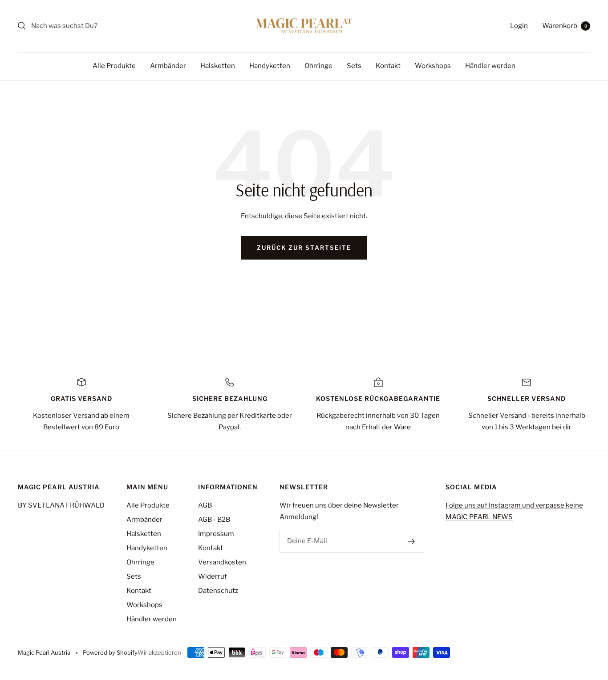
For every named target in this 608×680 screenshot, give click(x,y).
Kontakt (388, 66)
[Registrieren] (411, 541)
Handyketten (269, 66)
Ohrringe (318, 66)
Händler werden (490, 66)
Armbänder (168, 66)
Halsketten (217, 66)
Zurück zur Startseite (304, 247)
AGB (205, 505)
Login (519, 26)
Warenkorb (564, 26)
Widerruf (212, 576)
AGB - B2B (214, 520)
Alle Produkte (114, 66)
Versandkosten (222, 562)
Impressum (216, 534)
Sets (354, 66)
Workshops (433, 66)
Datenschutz (218, 591)
